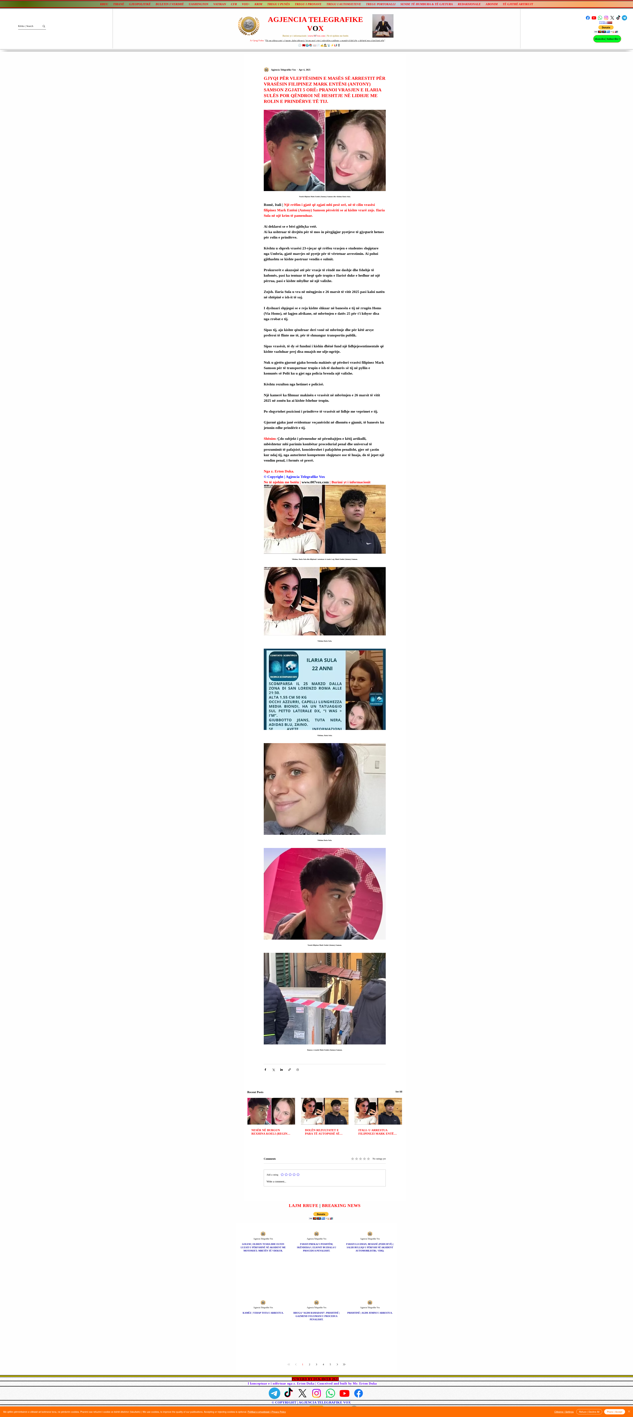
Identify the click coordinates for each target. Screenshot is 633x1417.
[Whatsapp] (600, 17)
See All (398, 1091)
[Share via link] (289, 1069)
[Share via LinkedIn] (281, 1069)
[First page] (289, 1364)
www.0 (311, 36)
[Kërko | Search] (44, 26)
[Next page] (337, 1364)
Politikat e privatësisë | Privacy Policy (267, 1411)
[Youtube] (594, 17)
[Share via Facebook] (265, 1069)
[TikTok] (618, 17)
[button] (606, 29)
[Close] (629, 1411)
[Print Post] (297, 1069)
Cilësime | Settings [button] (564, 1411)
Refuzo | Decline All (589, 1411)
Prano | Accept (614, 1411)
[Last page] (344, 1364)
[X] (612, 17)
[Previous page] (296, 1364)
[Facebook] (587, 17)
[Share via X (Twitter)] (273, 1069)
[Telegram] (624, 17)
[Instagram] (606, 17)
